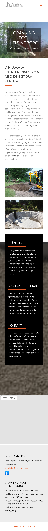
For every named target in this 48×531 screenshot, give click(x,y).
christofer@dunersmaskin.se (18, 468)
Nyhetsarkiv (18, 526)
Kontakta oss (17, 156)
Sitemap (31, 526)
